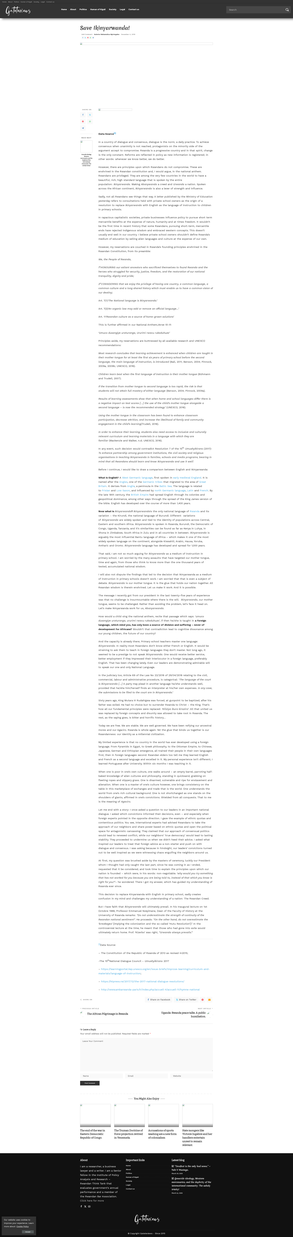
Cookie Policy (22, 1226)
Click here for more (92, 1200)
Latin (190, 490)
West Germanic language (137, 477)
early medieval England (187, 477)
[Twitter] (85, 37)
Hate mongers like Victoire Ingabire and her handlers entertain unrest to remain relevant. (197, 1138)
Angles (123, 481)
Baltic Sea (165, 486)
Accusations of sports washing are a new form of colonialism (162, 1134)
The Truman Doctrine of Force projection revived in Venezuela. (128, 1134)
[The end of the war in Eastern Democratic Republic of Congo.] (95, 1115)
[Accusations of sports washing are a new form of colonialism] (163, 1115)
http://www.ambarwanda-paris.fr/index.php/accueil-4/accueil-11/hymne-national (150, 989)
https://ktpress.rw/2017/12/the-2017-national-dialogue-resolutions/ (142, 981)
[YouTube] (89, 1206)
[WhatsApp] (90, 37)
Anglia (131, 486)
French (204, 490)
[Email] (209, 1000)
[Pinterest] (88, 37)
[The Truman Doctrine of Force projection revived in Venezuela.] (129, 1115)
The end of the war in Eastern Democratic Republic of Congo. (92, 1134)
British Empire (140, 494)
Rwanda (195, 511)
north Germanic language (170, 490)
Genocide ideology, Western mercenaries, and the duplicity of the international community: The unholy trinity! (86, 160)
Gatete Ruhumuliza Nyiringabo (106, 34)
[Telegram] (93, 37)
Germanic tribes (152, 481)
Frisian (106, 490)
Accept (27, 1232)
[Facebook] (82, 37)
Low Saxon (123, 490)
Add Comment (86, 34)
